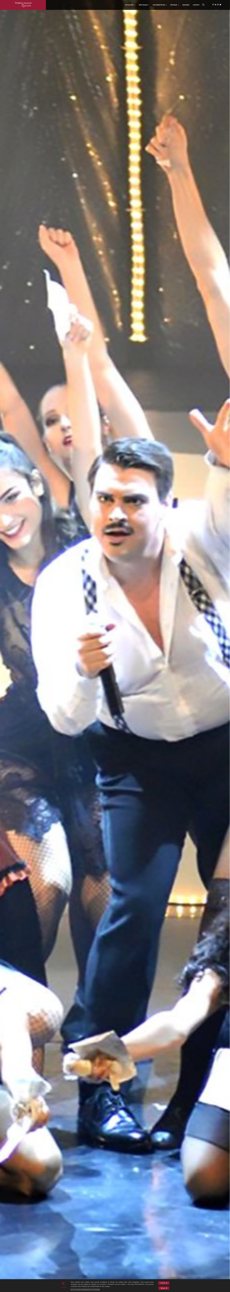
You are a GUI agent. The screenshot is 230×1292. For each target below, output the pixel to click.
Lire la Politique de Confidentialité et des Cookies (85, 1289)
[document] (115, 646)
